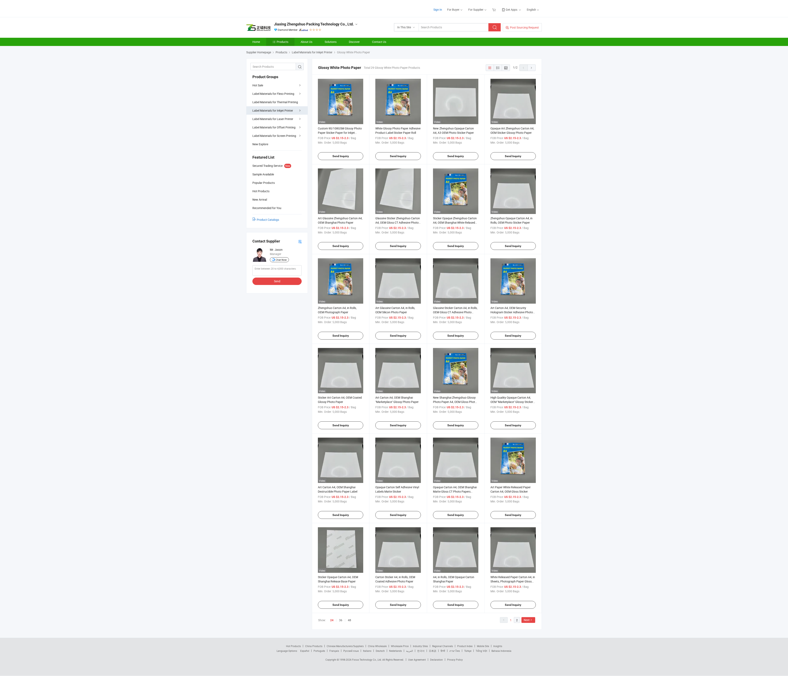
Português (319, 650)
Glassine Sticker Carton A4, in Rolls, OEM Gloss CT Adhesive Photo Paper (455, 312)
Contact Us (379, 42)
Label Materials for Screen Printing (274, 136)
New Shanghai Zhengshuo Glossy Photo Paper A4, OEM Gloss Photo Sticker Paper (455, 402)
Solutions (331, 42)
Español (304, 650)
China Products (313, 646)
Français (334, 650)
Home (256, 42)
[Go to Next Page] (531, 68)
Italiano (367, 650)
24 (331, 620)
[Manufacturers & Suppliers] (272, 8)
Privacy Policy (455, 659)
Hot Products (293, 646)
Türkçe (467, 650)
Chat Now (281, 259)
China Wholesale (377, 646)
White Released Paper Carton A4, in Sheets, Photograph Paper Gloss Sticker (512, 581)
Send (277, 281)
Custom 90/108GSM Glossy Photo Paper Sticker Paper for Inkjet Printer (340, 132)
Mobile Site (483, 646)
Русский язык (351, 650)
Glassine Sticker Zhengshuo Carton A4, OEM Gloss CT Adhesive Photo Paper (397, 222)
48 (349, 620)
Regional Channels (442, 646)
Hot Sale (257, 85)
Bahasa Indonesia (501, 650)
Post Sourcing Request (524, 27)
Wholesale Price (400, 646)
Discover (354, 42)
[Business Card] (300, 241)
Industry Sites (420, 646)
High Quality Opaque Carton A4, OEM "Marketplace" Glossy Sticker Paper (511, 402)
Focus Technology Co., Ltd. (367, 659)
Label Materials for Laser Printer (272, 119)
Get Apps (511, 9)
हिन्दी (443, 650)
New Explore (260, 144)
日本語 (432, 650)
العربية (409, 650)
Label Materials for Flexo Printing (273, 94)
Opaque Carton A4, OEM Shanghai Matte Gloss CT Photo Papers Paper (455, 491)
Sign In (437, 9)
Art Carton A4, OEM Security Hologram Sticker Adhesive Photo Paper (511, 312)
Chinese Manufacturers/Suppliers (345, 646)
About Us (306, 42)
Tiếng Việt (481, 650)
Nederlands (395, 650)
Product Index (465, 646)
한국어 (421, 650)
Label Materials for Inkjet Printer (272, 110)
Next (527, 620)
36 (340, 620)
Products (282, 42)
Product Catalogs (268, 220)
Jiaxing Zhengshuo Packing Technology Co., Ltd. (314, 24)
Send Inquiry (340, 156)
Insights (497, 646)
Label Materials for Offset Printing (274, 127)
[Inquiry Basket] (494, 9)
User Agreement (417, 659)
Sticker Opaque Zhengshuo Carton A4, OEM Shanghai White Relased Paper (455, 222)
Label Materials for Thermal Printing (275, 102)
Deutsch (380, 650)
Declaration (436, 659)
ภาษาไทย (454, 650)
